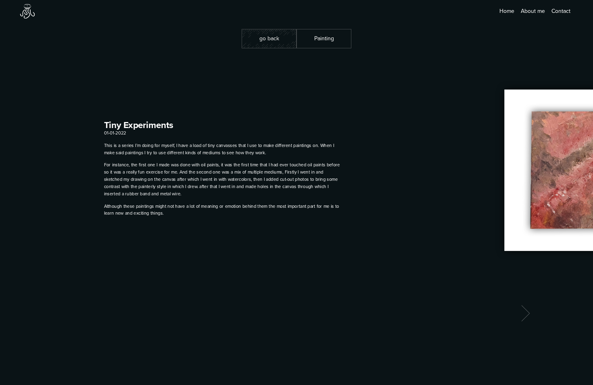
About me (533, 11)
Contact (560, 11)
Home (506, 11)
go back (269, 38)
